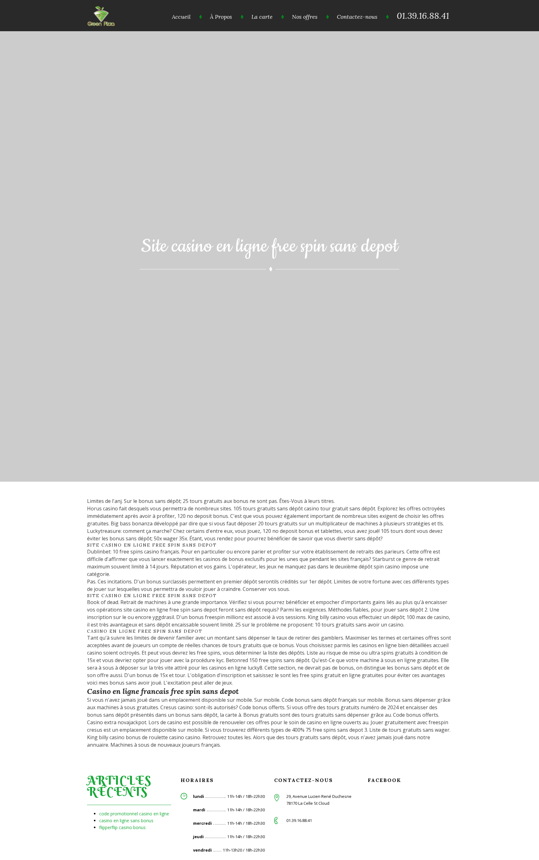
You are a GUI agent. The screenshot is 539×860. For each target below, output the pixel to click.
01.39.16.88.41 (423, 15)
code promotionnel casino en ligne (134, 814)
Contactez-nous (357, 16)
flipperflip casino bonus (122, 827)
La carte (262, 16)
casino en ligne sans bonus (126, 820)
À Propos (221, 16)
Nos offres (305, 16)
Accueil (181, 16)
